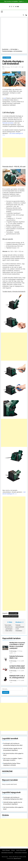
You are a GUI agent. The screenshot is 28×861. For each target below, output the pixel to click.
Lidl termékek (6, 57)
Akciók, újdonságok (21, 850)
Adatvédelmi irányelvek (7, 852)
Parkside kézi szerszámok (11, 616)
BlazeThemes (17, 858)
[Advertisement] (14, 34)
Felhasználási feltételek (21, 852)
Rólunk (13, 850)
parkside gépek (13, 613)
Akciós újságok (6, 850)
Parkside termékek (7, 123)
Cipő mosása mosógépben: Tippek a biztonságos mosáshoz (13, 1)
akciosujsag (7, 67)
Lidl (5, 98)
